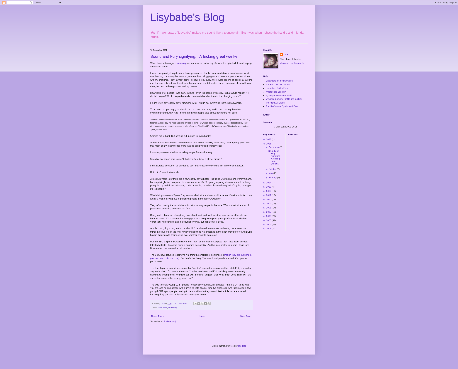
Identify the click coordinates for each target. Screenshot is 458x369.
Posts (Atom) (170, 321)
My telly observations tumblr (279, 95)
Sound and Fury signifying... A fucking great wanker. (195, 56)
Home (202, 316)
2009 (269, 203)
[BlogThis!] (198, 303)
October (273, 169)
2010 (269, 199)
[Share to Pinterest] (209, 303)
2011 (269, 195)
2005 (269, 220)
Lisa (286, 54)
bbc (160, 308)
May (271, 173)
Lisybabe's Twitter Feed (277, 88)
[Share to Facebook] (205, 303)
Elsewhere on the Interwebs (279, 81)
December (274, 147)
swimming (180, 63)
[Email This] (195, 303)
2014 (269, 182)
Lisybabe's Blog (187, 17)
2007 (269, 212)
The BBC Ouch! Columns (278, 84)
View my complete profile (292, 63)
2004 (269, 224)
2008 (269, 207)
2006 (269, 216)
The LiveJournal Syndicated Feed (282, 106)
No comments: (181, 303)
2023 (269, 139)
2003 (269, 228)
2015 (269, 143)
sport (165, 308)
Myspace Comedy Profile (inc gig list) (284, 99)
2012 (269, 191)
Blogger (242, 346)
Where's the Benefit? (276, 92)
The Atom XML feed (275, 103)
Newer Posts (157, 316)
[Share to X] (202, 303)
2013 (269, 187)
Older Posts (245, 316)
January (273, 177)
